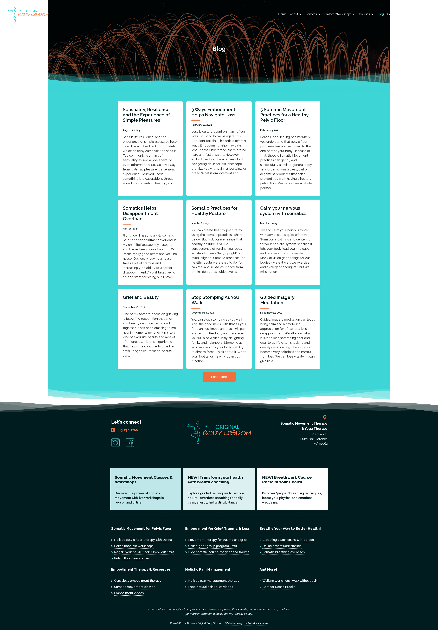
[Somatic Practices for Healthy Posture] (219, 242)
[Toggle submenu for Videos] (414, 14)
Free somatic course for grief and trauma (218, 552)
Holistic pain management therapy (213, 580)
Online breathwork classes (281, 546)
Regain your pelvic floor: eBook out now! (144, 552)
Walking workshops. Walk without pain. (290, 580)
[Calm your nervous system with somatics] (287, 242)
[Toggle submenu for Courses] (372, 14)
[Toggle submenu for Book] (397, 14)
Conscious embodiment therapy (137, 580)
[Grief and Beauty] (150, 329)
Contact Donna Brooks (278, 587)
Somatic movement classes (134, 587)
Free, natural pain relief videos (210, 587)
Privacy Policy (243, 613)
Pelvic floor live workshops (133, 546)
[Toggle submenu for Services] (319, 14)
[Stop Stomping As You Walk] (219, 329)
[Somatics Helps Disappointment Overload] (150, 242)
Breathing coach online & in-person (288, 540)
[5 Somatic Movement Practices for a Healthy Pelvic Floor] (287, 148)
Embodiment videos (129, 593)
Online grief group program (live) (212, 546)
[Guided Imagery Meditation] (287, 329)
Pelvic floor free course (131, 558)
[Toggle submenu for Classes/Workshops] (354, 14)
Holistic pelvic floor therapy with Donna (143, 540)
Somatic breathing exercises (283, 552)
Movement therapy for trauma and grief (217, 540)
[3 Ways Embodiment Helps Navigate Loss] (219, 148)
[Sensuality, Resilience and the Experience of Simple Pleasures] (150, 148)
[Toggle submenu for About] (300, 14)
